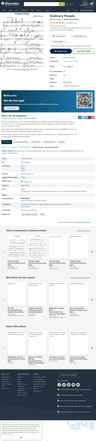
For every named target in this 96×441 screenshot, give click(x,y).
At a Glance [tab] (6, 142)
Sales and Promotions (39, 384)
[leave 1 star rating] (51, 23)
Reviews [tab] (61, 142)
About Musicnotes (23, 374)
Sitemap (35, 388)
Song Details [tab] (36, 142)
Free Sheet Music (38, 386)
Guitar (10, 10)
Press (19, 379)
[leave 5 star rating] (62, 23)
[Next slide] (92, 251)
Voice (16, 10)
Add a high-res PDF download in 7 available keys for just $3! (71, 46)
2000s (42, 214)
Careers (19, 377)
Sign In (86, 3)
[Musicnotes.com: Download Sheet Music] (10, 3)
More (77, 11)
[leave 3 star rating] (57, 23)
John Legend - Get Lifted (30, 214)
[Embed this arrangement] (79, 117)
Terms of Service (22, 393)
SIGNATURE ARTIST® (39, 381)
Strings (39, 10)
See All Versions (78, 36)
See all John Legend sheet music (80, 278)
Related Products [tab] (49, 142)
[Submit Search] (62, 4)
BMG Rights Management (82, 222)
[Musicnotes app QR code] (84, 101)
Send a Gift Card (70, 5)
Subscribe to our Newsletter (69, 375)
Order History (5, 379)
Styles (47, 10)
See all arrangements (83, 231)
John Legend (57, 19)
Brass (32, 10)
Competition (36, 391)
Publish (19, 381)
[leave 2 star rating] (54, 23)
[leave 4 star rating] (60, 23)
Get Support (5, 388)
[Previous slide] (4, 251)
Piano (4, 10)
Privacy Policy (21, 395)
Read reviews (72, 23)
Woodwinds (24, 10)
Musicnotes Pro (70, 3)
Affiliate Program (22, 384)
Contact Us (20, 386)
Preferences (5, 381)
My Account (83, 5)
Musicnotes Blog (38, 379)
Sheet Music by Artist (39, 377)
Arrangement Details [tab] (21, 142)
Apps (68, 10)
